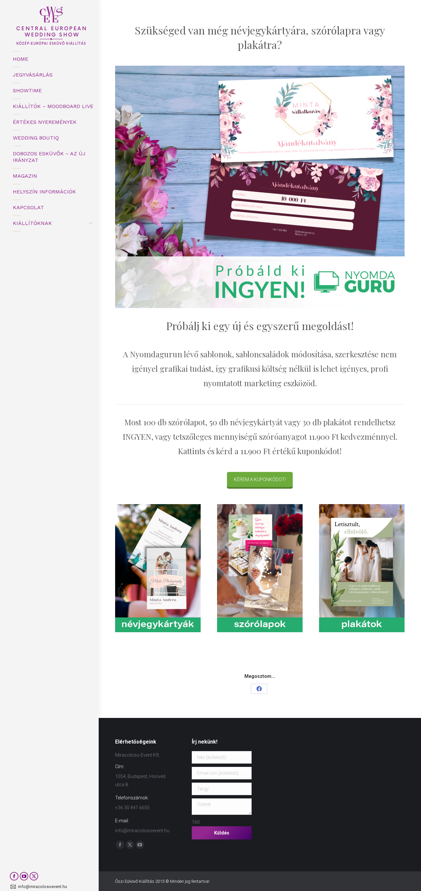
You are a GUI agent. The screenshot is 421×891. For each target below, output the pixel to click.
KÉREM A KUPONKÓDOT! (260, 479)
